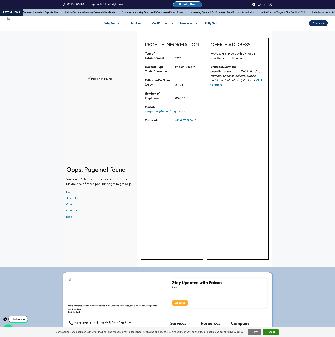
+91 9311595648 (75, 4)
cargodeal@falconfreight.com (106, 4)
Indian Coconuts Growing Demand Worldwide (86, 12)
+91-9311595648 (185, 120)
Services (135, 23)
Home (70, 192)
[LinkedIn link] (265, 4)
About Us (72, 198)
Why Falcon (111, 23)
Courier (71, 204)
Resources (186, 23)
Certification (160, 23)
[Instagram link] (259, 4)
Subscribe (180, 303)
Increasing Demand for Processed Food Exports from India (218, 12)
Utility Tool (210, 23)
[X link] (270, 4)
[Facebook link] (253, 4)
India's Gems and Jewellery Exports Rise (33, 12)
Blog (69, 216)
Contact (71, 210)
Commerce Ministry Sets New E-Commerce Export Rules (149, 12)
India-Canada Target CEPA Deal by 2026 (279, 12)
